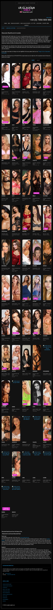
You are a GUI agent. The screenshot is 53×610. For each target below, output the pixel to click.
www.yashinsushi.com (24, 537)
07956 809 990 (8, 573)
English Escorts (15, 23)
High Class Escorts (25, 23)
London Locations (10, 28)
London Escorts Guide (7, 584)
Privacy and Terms (6, 589)
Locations (38, 23)
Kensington (5, 597)
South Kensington (6, 592)
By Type (33, 23)
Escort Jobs (45, 23)
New (9, 23)
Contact (26, 25)
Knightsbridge (5, 599)
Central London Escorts (7, 594)
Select (38, 60)
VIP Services (5, 587)
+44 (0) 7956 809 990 (11, 574)
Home (5, 23)
